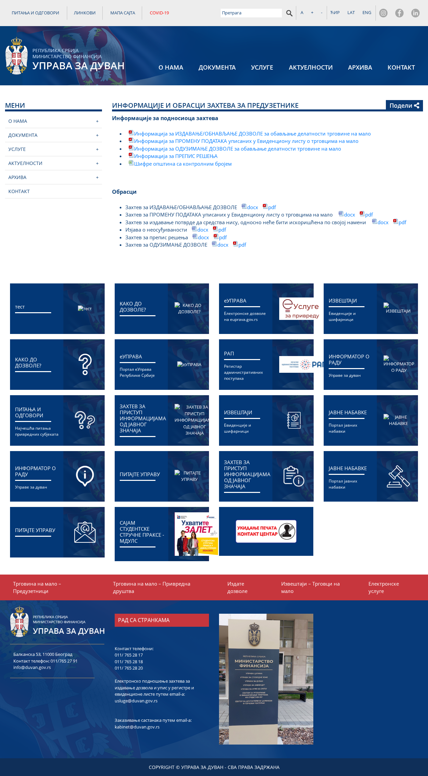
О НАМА (170, 67)
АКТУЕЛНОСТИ (311, 67)
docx (252, 207)
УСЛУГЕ (262, 67)
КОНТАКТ (401, 67)
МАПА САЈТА (122, 13)
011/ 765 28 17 (129, 655)
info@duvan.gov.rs (32, 667)
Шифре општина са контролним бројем (183, 163)
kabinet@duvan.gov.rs (137, 727)
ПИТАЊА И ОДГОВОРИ (35, 13)
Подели (402, 105)
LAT (351, 12)
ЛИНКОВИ (85, 13)
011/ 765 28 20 (129, 668)
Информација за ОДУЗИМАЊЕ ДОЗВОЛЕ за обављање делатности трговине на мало (238, 148)
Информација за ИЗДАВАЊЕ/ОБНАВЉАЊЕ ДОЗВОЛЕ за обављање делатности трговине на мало (252, 133)
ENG (366, 12)
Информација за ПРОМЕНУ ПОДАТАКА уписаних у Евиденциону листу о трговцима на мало (246, 141)
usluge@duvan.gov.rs (136, 701)
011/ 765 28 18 (129, 662)
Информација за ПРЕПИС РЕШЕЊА (176, 156)
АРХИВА (360, 67)
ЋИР (335, 12)
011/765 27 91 (64, 661)
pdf (272, 207)
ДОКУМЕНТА (217, 67)
